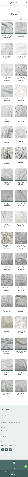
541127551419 (5, 434)
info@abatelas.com (7, 438)
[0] (25, 3)
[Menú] (2, 3)
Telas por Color (14, 11)
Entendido (14, 474)
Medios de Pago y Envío (5, 417)
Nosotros (2, 424)
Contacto (3, 427)
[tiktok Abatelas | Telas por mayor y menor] (10, 449)
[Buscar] (26, 7)
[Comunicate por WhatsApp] (25, 466)
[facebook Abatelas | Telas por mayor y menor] (6, 449)
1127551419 (5, 436)
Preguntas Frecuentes (5, 420)
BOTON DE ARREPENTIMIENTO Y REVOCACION (11, 422)
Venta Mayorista (5, 413)
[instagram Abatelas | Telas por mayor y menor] (2, 449)
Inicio (8, 11)
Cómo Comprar (4, 415)
